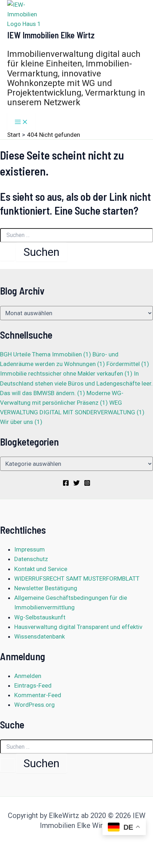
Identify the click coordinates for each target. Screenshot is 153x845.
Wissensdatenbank (39, 636)
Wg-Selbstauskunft (39, 617)
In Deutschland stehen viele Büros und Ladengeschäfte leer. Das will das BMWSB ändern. (76, 383)
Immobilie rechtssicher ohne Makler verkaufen (66, 373)
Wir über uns (21, 421)
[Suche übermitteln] (7, 254)
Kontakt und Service (40, 568)
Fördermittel (127, 363)
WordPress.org (34, 704)
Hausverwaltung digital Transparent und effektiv (78, 626)
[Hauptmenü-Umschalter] (21, 121)
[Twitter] (76, 484)
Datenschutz (31, 559)
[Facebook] (66, 484)
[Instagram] (87, 484)
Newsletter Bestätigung (45, 588)
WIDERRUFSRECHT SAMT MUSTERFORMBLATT (76, 578)
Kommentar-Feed (37, 695)
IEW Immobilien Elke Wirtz (51, 35)
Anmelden (27, 675)
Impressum (29, 549)
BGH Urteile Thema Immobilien (45, 354)
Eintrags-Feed (33, 685)
